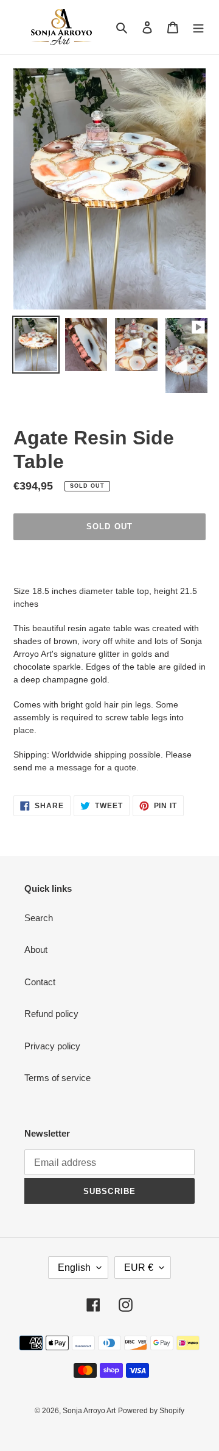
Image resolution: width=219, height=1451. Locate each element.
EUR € (138, 1267)
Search (38, 918)
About (35, 949)
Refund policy (51, 1013)
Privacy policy (52, 1046)
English (74, 1267)
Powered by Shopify (151, 1410)
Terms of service (57, 1078)
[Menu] (198, 27)
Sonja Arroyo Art (89, 1410)
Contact (39, 982)
